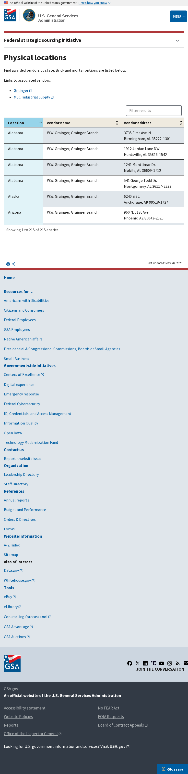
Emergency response (21, 394)
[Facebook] (129, 663)
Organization (16, 465)
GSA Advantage (16, 626)
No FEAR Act (108, 708)
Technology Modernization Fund (31, 442)
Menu (177, 16)
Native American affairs (23, 339)
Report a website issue (23, 458)
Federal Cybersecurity (22, 403)
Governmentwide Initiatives (29, 365)
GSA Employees (17, 329)
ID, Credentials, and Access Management (37, 413)
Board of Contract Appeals (121, 725)
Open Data (13, 432)
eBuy (8, 596)
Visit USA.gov (113, 746)
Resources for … (19, 291)
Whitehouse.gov (17, 580)
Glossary (175, 769)
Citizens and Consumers (24, 310)
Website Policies (18, 716)
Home (9, 277)
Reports (11, 725)
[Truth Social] (153, 663)
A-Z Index (12, 545)
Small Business (16, 358)
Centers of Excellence (22, 374)
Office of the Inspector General (31, 733)
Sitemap (11, 554)
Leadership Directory (21, 474)
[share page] (13, 264)
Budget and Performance (25, 509)
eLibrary (11, 606)
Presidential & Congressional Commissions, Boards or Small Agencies (62, 348)
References (14, 491)
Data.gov (11, 570)
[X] (137, 663)
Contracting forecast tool (25, 616)
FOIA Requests (111, 716)
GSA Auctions (15, 636)
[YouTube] (161, 663)
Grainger (21, 90)
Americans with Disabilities (26, 300)
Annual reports (16, 500)
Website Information (23, 536)
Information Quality (21, 423)
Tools (9, 587)
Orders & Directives (20, 519)
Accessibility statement (25, 708)
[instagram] (169, 663)
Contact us (14, 449)
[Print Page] (8, 264)
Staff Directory (16, 483)
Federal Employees (20, 319)
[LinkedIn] (145, 663)
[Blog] (177, 663)
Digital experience (19, 384)
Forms (9, 528)
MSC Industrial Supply (32, 97)
